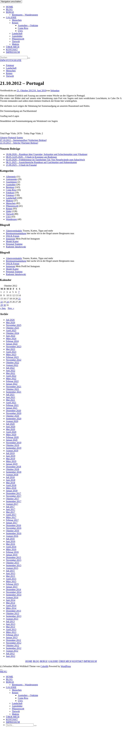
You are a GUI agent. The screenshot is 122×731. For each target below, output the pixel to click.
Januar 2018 (11, 490)
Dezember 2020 (13, 410)
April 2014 (11, 605)
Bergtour (10, 187)
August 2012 (12, 651)
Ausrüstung (11, 182)
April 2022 (11, 376)
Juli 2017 (10, 506)
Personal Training (14, 244)
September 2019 (13, 448)
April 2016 (11, 546)
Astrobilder (17, 36)
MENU (3, 671)
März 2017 (11, 517)
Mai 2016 (10, 544)
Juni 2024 (10, 336)
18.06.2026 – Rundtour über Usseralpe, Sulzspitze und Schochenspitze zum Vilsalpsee (46, 154)
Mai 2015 (10, 576)
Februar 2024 (12, 341)
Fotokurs (10, 192)
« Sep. (3, 308)
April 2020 (11, 432)
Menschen (17, 20)
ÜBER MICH (12, 47)
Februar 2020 (12, 437)
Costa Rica (23, 28)
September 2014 (13, 595)
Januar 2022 (11, 384)
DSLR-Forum (12, 236)
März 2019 (11, 461)
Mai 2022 (10, 373)
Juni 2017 (10, 509)
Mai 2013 (10, 627)
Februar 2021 (12, 405)
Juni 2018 (10, 480)
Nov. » (11, 308)
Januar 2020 (11, 440)
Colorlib (44, 666)
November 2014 (13, 592)
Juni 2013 (10, 624)
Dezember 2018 (13, 466)
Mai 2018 (10, 482)
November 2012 (13, 643)
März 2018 (11, 488)
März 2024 (11, 338)
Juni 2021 (10, 397)
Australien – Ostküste (28, 25)
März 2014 (11, 608)
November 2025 (13, 325)
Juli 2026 (10, 320)
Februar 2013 (12, 635)
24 (7, 302)
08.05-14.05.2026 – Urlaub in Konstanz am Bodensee (31, 157)
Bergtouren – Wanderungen (25, 14)
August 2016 (12, 536)
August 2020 (12, 421)
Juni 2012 (10, 656)
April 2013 (11, 629)
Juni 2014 (10, 600)
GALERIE (11, 17)
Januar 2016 (11, 554)
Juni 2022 (10, 370)
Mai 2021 (10, 400)
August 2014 (12, 597)
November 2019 (13, 442)
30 (4, 305)
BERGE (10, 12)
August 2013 (12, 619)
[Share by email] (19, 129)
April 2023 (11, 352)
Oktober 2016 (12, 530)
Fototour (10, 65)
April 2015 (11, 579)
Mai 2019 (10, 458)
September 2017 (13, 501)
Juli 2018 (10, 477)
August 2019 (12, 450)
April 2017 (11, 514)
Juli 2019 (10, 453)
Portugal (12, 137)
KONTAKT (12, 49)
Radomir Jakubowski (16, 246)
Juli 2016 (10, 538)
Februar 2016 (12, 552)
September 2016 (13, 533)
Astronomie (11, 179)
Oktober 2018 (12, 469)
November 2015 (13, 560)
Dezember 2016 (13, 525)
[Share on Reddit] (10, 129)
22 (1, 302)
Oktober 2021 (12, 389)
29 (1, 305)
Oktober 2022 (12, 362)
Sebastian (54, 90)
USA (20, 31)
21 (19, 298)
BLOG (9, 9)
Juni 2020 (10, 426)
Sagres (20, 137)
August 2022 (12, 365)
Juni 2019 (10, 456)
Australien (11, 184)
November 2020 (13, 413)
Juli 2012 (10, 653)
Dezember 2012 (13, 640)
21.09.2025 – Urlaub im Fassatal (21, 165)
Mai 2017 (10, 512)
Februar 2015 (12, 584)
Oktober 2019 (12, 445)
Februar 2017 (12, 520)
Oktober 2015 (12, 562)
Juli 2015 (10, 570)
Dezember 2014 (13, 589)
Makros (15, 44)
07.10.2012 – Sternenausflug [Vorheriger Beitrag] (23, 140)
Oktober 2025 (12, 328)
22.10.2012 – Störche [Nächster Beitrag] (19, 143)
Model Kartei (12, 241)
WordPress (66, 666)
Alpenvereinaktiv (14, 230)
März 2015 (11, 581)
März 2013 (11, 632)
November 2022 (13, 360)
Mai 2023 (10, 349)
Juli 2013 (10, 621)
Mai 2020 (10, 429)
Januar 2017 (11, 522)
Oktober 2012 (12, 645)
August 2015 (12, 568)
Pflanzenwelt (18, 39)
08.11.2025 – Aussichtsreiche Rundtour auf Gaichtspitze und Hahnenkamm (41, 162)
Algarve (4, 137)
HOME (9, 6)
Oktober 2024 (12, 333)
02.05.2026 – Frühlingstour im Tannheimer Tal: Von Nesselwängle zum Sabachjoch (45, 159)
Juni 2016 (10, 541)
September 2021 (13, 392)
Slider (8, 211)
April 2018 (11, 485)
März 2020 (11, 434)
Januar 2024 (11, 344)
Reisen (15, 23)
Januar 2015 (11, 587)
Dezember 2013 (13, 611)
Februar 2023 (12, 357)
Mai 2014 (10, 603)
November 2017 (13, 496)
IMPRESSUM (13, 52)
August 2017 (12, 504)
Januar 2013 (11, 637)
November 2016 (13, 528)
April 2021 (11, 402)
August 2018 (12, 474)
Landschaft (17, 33)
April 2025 (11, 330)
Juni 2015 (10, 573)
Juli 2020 (10, 424)
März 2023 (11, 354)
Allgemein (11, 176)
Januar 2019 (11, 464)
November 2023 (13, 346)
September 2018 (13, 472)
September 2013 (13, 616)
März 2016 (11, 549)
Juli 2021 (10, 394)
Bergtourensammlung (16, 233)
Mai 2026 (10, 322)
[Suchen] (29, 58)
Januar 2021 (11, 408)
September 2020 (13, 418)
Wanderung (11, 219)
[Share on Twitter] (6, 129)
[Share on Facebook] (2, 129)
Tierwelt (16, 41)
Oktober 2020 (12, 416)
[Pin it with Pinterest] (15, 129)
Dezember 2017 (13, 493)
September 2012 (13, 648)
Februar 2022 (12, 381)
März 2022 (11, 378)
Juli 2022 (10, 368)
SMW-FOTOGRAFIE (10, 60)
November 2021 (13, 386)
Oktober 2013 (12, 613)
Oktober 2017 (12, 498)
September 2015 (13, 565)
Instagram (10, 238)
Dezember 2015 (13, 557)
